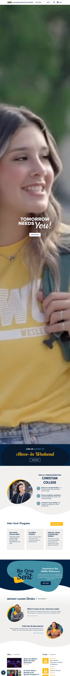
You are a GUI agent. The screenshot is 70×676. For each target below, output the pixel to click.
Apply (48, 2)
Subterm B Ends (55, 670)
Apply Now (46, 583)
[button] (16, 613)
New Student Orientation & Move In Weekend (56, 662)
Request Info (35, 234)
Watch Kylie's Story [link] (38, 633)
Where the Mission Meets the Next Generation (30, 661)
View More (42, 598)
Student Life (53, 658)
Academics (52, 668)
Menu (60, 2)
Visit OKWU (38, 2)
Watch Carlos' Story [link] (32, 616)
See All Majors (56, 524)
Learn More (35, 460)
